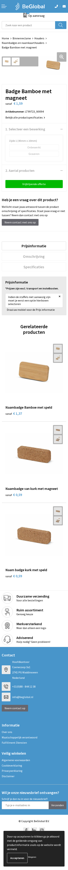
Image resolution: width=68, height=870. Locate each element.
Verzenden (57, 805)
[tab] (34, 246)
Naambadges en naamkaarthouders (23, 43)
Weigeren (32, 857)
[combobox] (28, 25)
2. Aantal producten (20, 170)
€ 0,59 (13, 494)
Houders (39, 38)
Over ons (7, 732)
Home (5, 38)
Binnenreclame (22, 38)
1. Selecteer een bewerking (25, 129)
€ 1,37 (13, 413)
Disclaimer (8, 776)
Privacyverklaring (12, 770)
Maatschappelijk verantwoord (19, 737)
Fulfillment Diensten (14, 742)
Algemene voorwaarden (16, 760)
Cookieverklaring (12, 765)
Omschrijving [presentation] (34, 256)
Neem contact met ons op (20, 222)
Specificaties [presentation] (34, 266)
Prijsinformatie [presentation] (33, 245)
